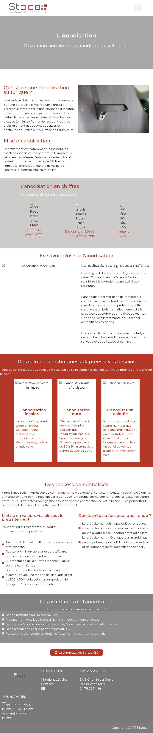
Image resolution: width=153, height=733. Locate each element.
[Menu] (137, 8)
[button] (82, 109)
